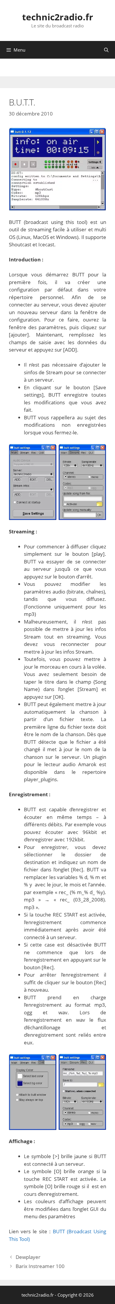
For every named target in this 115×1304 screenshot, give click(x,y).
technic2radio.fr (57, 17)
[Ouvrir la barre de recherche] (106, 50)
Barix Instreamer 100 (40, 1266)
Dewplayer (28, 1257)
